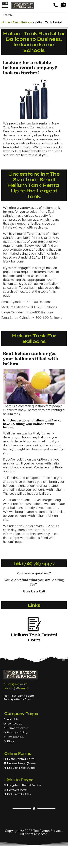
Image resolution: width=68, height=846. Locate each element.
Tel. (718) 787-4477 (34, 563)
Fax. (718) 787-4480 (15, 688)
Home (6, 22)
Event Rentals (22, 22)
